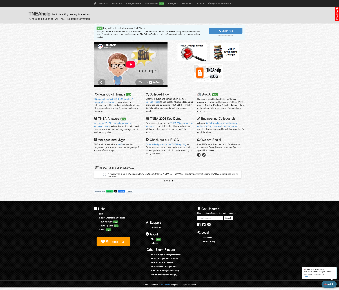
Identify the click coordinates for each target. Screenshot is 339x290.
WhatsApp (109, 191)
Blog (155, 239)
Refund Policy (209, 241)
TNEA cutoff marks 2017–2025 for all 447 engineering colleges (113, 100)
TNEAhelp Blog (108, 225)
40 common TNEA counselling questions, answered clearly (113, 125)
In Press (154, 243)
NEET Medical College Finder (164, 266)
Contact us (156, 227)
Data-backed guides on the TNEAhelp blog (166, 144)
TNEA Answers (108, 221)
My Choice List (154, 3)
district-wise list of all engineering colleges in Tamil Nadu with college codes (217, 124)
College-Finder (133, 3)
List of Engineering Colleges (112, 217)
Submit (228, 218)
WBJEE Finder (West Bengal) (164, 274)
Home (101, 213)
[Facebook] (198, 155)
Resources (186, 3)
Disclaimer (207, 237)
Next (238, 174)
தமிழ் (120, 144)
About (200, 3)
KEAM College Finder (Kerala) (164, 258)
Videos (104, 229)
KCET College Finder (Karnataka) (166, 254)
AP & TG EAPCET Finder (162, 262)
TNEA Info (116, 3)
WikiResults (165, 284)
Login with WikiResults (220, 3)
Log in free (227, 30)
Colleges (172, 3)
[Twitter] (204, 155)
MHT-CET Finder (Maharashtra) (165, 270)
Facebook (121, 191)
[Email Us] (209, 224)
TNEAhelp (102, 3)
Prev (98, 174)
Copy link (129, 191)
